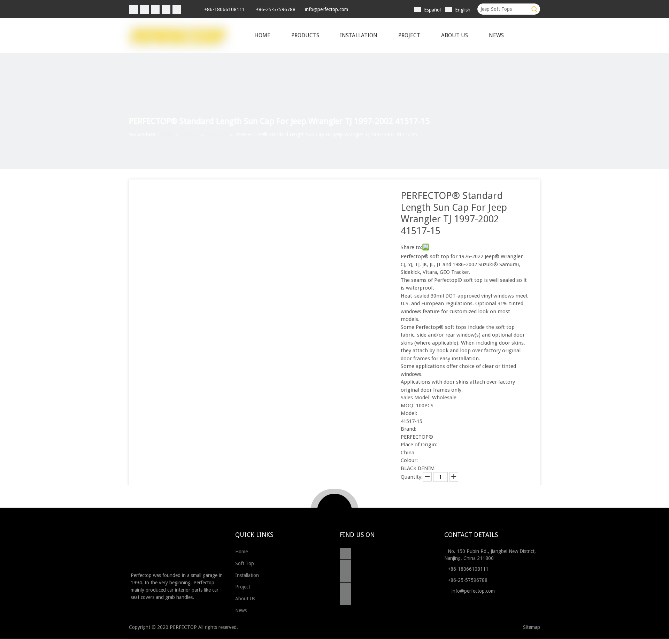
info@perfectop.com (326, 9)
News (241, 610)
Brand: (408, 429)
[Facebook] (133, 9)
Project (243, 587)
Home (242, 551)
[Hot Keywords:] (534, 9)
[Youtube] (176, 9)
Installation (247, 575)
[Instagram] (166, 9)
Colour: (409, 460)
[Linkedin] (144, 9)
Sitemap (531, 627)
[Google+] (347, 565)
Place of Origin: (419, 444)
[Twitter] (155, 9)
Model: (409, 413)
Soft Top (245, 563)
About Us (245, 598)
